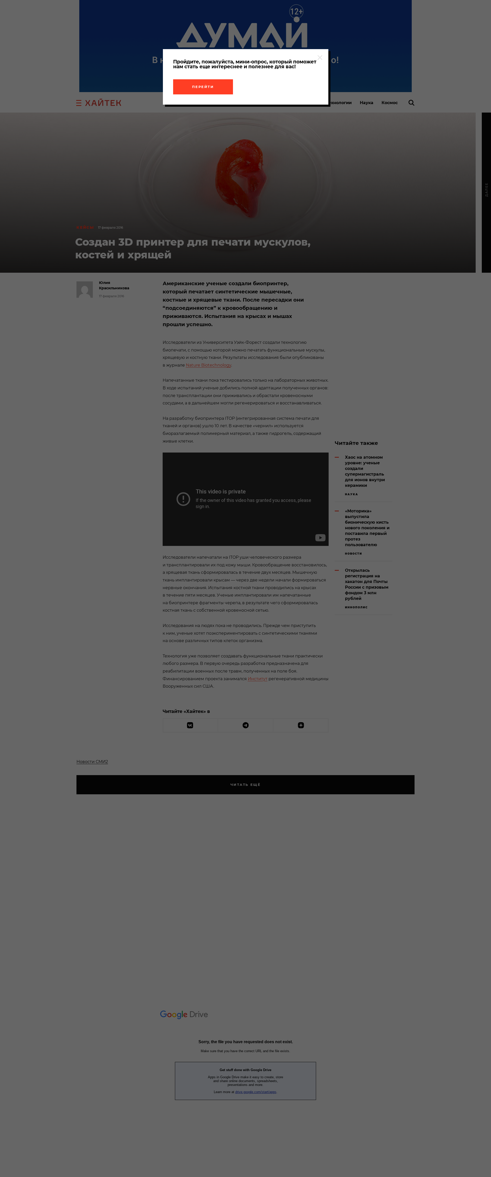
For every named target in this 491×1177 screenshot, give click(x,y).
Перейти (203, 87)
